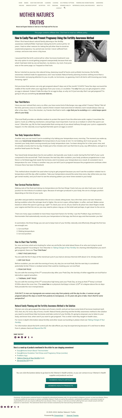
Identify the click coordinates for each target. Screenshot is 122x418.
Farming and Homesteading (85, 3)
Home (20, 3)
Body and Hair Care (36, 3)
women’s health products (61, 386)
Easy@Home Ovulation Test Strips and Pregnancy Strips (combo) (42, 353)
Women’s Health (65, 5)
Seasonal (55, 5)
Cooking (55, 3)
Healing (21, 5)
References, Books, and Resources (84, 5)
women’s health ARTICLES (61, 380)
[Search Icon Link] (64, 8)
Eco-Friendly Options (67, 3)
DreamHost (58, 415)
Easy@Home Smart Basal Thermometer (32, 350)
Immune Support (31, 5)
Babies (26, 3)
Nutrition (42, 5)
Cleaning (48, 3)
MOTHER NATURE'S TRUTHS (37, 18)
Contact (59, 8)
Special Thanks (73, 415)
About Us (100, 5)
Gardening (99, 3)
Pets (48, 5)
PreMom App (22, 355)
